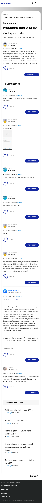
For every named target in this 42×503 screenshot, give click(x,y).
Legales (4, 493)
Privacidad (5, 489)
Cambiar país (6, 497)
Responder (32, 112)
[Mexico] (6, 3)
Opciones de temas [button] (35, 19)
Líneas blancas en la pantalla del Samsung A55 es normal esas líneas (19, 447)
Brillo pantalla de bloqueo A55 (18, 410)
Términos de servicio (9, 486)
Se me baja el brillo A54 (15, 420)
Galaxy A (19, 48)
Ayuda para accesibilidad (10, 482)
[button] (35, 43)
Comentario (31, 74)
